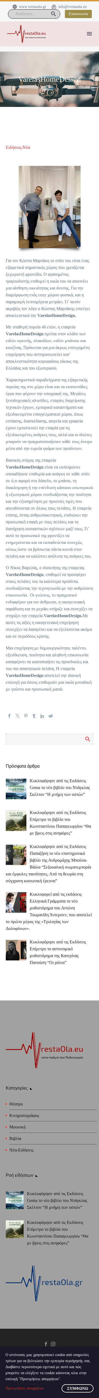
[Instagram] (53, 1344)
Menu (89, 34)
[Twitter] (17, 716)
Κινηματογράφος (24, 1115)
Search (87, 739)
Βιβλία (15, 1138)
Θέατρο (16, 1104)
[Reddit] (50, 716)
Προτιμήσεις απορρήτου (25, 1388)
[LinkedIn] (42, 716)
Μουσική (17, 1127)
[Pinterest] (26, 716)
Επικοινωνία (78, 14)
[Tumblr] (34, 716)
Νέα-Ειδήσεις (21, 1150)
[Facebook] (9, 716)
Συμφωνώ (77, 1388)
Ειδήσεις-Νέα (18, 147)
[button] (53, 14)
